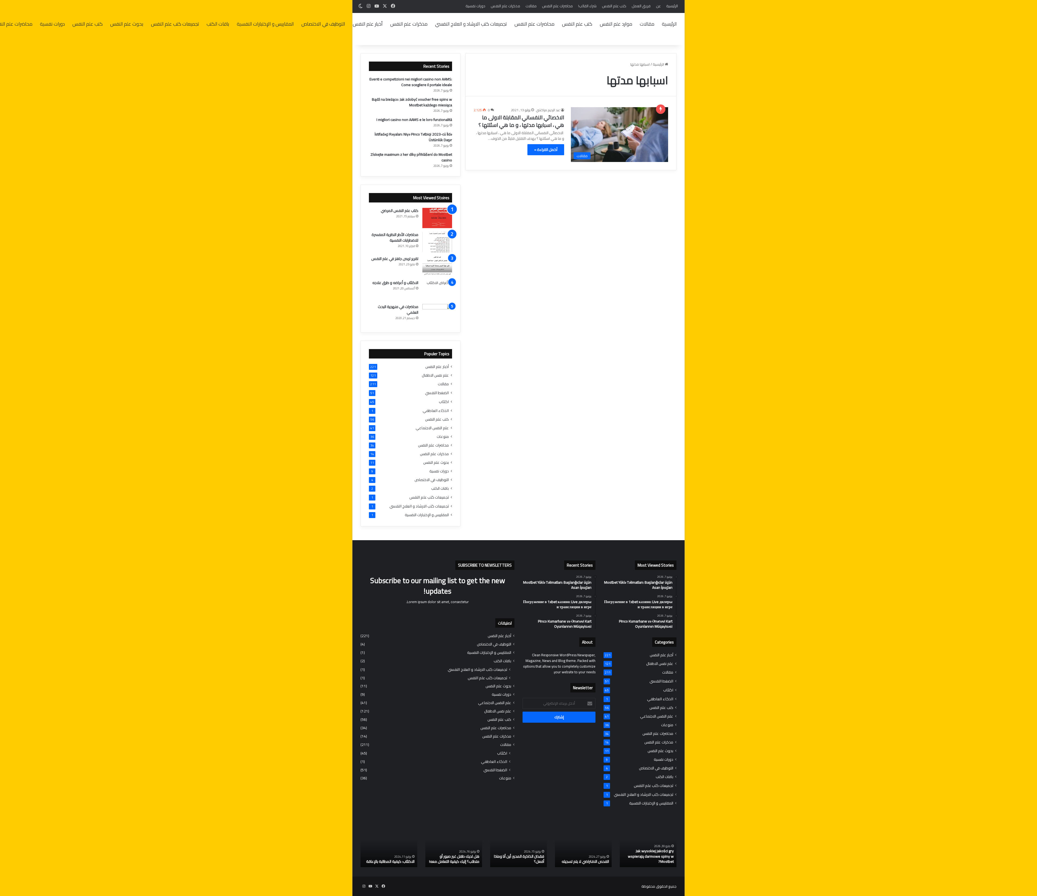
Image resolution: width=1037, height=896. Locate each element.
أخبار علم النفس (368, 23)
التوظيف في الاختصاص (323, 23)
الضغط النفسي (437, 392)
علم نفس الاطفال (435, 375)
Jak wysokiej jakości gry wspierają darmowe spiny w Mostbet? (651, 856)
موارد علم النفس (616, 23)
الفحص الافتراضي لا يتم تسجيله (585, 861)
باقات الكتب (218, 23)
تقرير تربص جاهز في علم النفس (394, 258)
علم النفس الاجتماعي (432, 428)
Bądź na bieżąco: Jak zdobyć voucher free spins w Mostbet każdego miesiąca (412, 102)
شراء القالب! (587, 5)
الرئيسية (672, 5)
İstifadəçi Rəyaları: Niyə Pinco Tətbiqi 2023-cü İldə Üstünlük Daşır (413, 137)
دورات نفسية (475, 5)
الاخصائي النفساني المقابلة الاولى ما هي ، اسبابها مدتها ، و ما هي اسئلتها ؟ (521, 121)
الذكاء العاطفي (436, 410)
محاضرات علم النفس (557, 5)
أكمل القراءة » (545, 149)
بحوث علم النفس (126, 23)
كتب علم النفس (614, 5)
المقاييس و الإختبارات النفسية (265, 23)
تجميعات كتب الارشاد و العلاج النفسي (471, 23)
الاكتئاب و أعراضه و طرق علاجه (395, 282)
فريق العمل (641, 5)
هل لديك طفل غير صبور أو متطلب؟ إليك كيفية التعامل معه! (454, 859)
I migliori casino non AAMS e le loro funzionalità (414, 119)
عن (658, 5)
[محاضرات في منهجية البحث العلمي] (437, 314)
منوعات (443, 436)
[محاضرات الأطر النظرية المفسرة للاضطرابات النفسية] (437, 242)
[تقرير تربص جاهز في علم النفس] (437, 266)
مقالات (531, 5)
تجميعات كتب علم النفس (175, 23)
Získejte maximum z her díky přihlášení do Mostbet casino (411, 157)
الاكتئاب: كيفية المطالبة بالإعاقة (390, 861)
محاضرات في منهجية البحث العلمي (398, 309)
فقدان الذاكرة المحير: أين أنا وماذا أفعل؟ (519, 859)
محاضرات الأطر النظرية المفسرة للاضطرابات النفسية (395, 237)
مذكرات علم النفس (505, 5)
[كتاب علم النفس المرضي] (437, 218)
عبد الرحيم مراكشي (548, 110)
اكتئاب (444, 401)
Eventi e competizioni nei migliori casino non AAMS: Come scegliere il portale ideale (410, 82)
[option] (648, 846)
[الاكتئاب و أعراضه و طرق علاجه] (437, 290)
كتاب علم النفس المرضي (399, 210)
